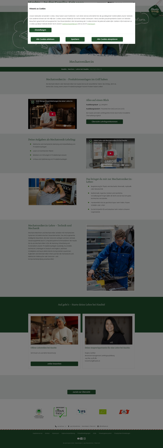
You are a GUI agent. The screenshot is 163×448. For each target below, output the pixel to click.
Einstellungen (40, 30)
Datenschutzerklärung (69, 24)
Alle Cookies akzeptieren (107, 39)
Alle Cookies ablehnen (45, 39)
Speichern (75, 39)
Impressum (91, 24)
